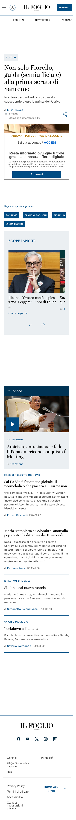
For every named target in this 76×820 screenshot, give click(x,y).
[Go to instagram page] (46, 739)
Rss (9, 771)
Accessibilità (15, 797)
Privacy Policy (16, 786)
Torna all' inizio (50, 789)
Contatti (12, 757)
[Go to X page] (37, 739)
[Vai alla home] (36, 7)
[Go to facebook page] (18, 739)
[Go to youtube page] (27, 739)
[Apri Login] (13, 8)
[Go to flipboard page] (55, 739)
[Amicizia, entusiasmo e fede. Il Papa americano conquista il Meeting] (36, 414)
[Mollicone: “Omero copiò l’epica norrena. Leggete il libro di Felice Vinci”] (36, 271)
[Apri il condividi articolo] (65, 114)
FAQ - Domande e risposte (18, 765)
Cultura (11, 57)
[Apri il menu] (4, 7)
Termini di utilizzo (18, 791)
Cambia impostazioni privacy (15, 805)
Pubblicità (47, 757)
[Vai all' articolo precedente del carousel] (30, 325)
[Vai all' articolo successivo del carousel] (43, 325)
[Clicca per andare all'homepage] (36, 726)
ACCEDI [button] (50, 142)
